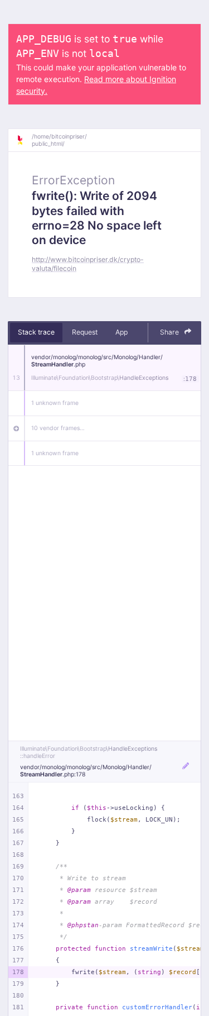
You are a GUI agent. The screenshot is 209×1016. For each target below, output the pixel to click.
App (121, 332)
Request (85, 332)
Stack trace (36, 332)
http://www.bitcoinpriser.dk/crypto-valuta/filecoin (88, 263)
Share (170, 332)
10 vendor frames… (58, 428)
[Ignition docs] (24, 140)
